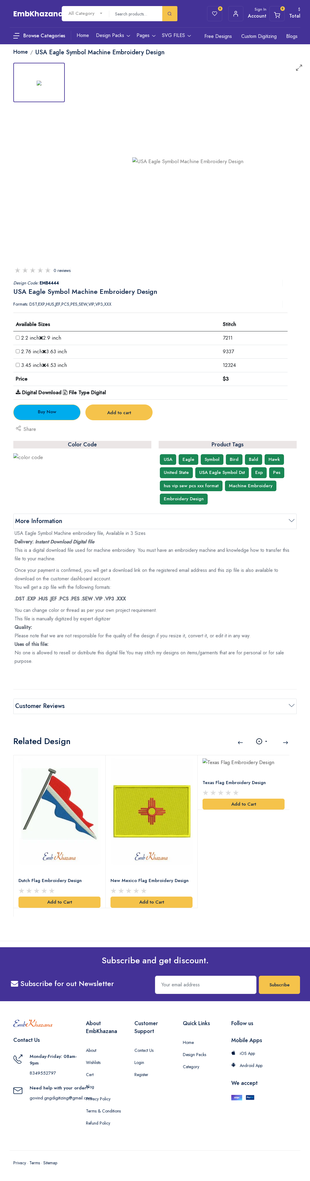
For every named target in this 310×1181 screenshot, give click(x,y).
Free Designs (218, 36)
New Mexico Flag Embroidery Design (149, 880)
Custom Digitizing (259, 36)
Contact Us (143, 1050)
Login (139, 1062)
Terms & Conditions (103, 1111)
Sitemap (50, 1163)
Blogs (292, 36)
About (91, 1050)
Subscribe (279, 984)
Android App (250, 1065)
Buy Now (47, 411)
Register (141, 1075)
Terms (34, 1163)
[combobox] (85, 13)
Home (188, 1042)
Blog (90, 1087)
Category (191, 1067)
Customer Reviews (40, 706)
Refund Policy (98, 1123)
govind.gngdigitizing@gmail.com (61, 1098)
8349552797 (43, 1073)
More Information (38, 521)
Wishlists (93, 1062)
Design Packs (194, 1055)
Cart (90, 1075)
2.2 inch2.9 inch (41, 337)
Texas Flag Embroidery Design (234, 782)
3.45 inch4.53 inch (44, 365)
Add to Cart (59, 902)
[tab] (39, 82)
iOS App (247, 1053)
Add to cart (119, 412)
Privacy (19, 1163)
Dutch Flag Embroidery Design (50, 880)
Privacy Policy (98, 1099)
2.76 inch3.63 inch (44, 351)
